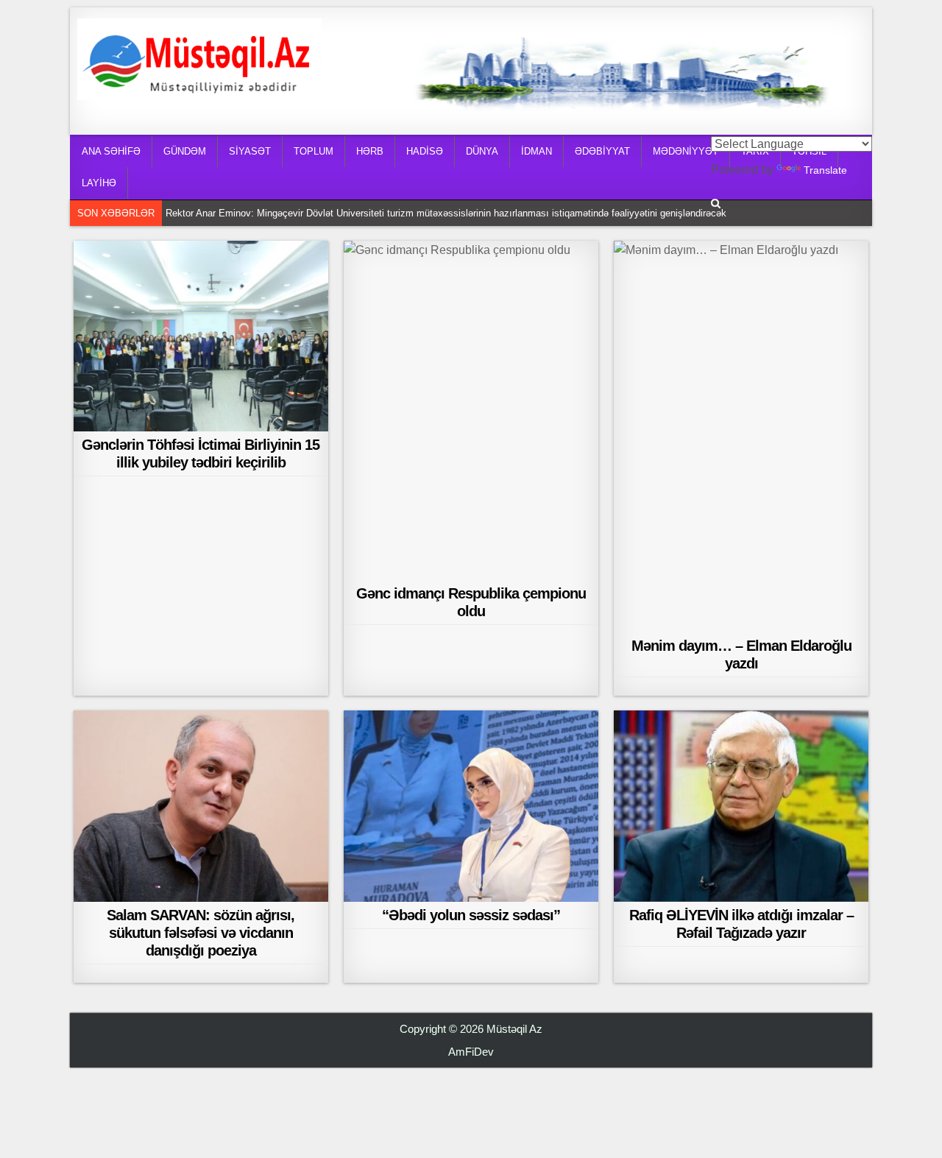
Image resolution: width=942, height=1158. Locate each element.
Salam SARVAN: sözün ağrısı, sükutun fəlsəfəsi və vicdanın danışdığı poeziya (200, 932)
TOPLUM (313, 151)
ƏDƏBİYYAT (602, 151)
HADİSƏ (424, 151)
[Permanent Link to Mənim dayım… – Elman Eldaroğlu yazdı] (741, 436)
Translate (825, 170)
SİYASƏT (250, 151)
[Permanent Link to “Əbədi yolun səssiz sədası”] (471, 805)
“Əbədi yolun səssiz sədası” (471, 915)
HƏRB (369, 151)
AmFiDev (471, 1051)
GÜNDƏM (184, 151)
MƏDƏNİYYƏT (685, 151)
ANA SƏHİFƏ (111, 151)
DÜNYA (482, 151)
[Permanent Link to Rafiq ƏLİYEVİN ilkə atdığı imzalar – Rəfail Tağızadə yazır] (741, 805)
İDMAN (536, 151)
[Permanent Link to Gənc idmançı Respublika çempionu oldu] (471, 410)
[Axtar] (715, 203)
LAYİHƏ (99, 182)
